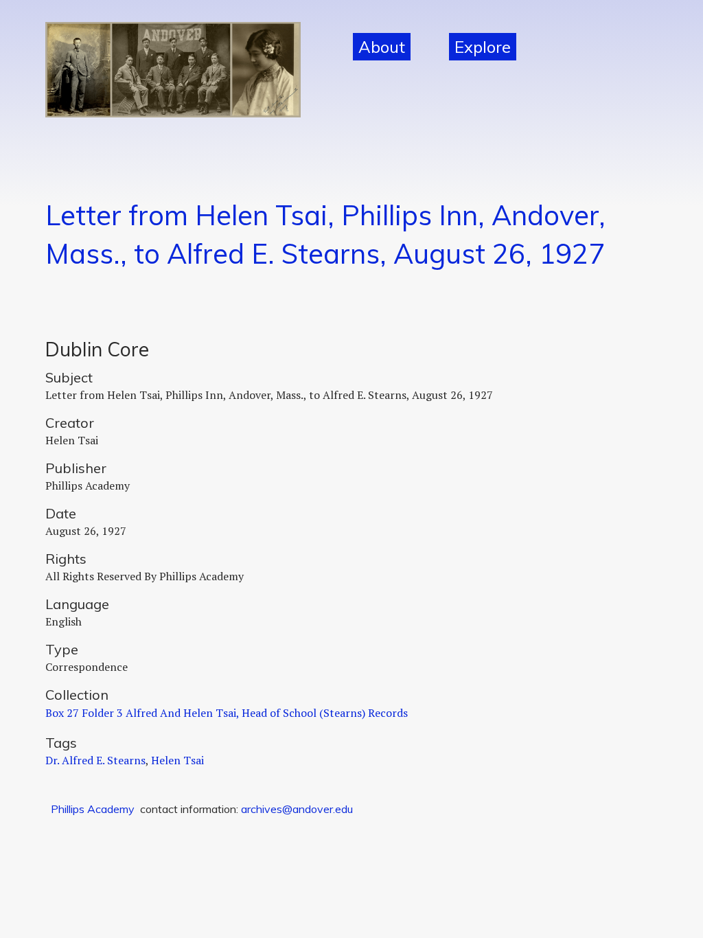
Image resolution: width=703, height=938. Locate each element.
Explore (482, 46)
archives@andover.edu (297, 809)
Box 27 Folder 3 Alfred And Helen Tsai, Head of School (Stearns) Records (226, 712)
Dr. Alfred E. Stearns (95, 760)
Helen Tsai (177, 760)
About (381, 46)
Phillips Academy (93, 809)
